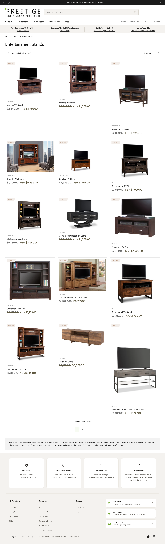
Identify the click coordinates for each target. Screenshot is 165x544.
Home (7, 36)
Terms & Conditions (46, 530)
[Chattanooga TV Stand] (134, 160)
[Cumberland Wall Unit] (30, 343)
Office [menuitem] (66, 21)
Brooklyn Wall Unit (15, 179)
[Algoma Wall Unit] (82, 79)
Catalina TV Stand (67, 179)
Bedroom (12, 507)
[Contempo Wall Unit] (30, 280)
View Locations (23, 30)
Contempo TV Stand (120, 247)
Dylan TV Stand (66, 361)
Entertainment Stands (25, 36)
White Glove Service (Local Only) (143, 30)
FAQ (147, 21)
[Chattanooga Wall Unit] (30, 215)
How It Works (135, 21)
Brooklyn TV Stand (120, 129)
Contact (156, 21)
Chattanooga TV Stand (121, 186)
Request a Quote (45, 521)
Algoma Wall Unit (67, 102)
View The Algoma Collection (104, 30)
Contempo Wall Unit (16, 308)
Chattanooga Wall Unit (17, 239)
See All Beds (64, 30)
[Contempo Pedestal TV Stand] (82, 213)
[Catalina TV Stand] (82, 156)
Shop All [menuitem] (9, 21)
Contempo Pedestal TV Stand (72, 235)
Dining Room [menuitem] (38, 21)
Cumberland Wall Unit (17, 369)
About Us (42, 507)
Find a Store (43, 516)
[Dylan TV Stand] (82, 339)
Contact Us (80, 507)
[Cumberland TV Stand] (134, 282)
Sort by (11, 53)
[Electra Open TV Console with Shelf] (134, 363)
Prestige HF (11, 102)
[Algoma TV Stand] (30, 80)
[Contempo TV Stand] (134, 219)
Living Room (13, 516)
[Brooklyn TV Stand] (134, 92)
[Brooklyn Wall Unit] (30, 156)
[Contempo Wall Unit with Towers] (82, 275)
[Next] (93, 429)
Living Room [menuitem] (54, 21)
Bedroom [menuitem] (23, 21)
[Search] (135, 12)
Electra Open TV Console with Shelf (127, 409)
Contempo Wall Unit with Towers (74, 297)
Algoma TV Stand (15, 105)
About (123, 21)
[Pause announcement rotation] (160, 2)
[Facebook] (4, 2)
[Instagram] (8, 2)
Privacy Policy (44, 525)
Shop (14, 36)
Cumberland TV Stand (121, 312)
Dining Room (14, 512)
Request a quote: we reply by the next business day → (85, 3)
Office (11, 521)
